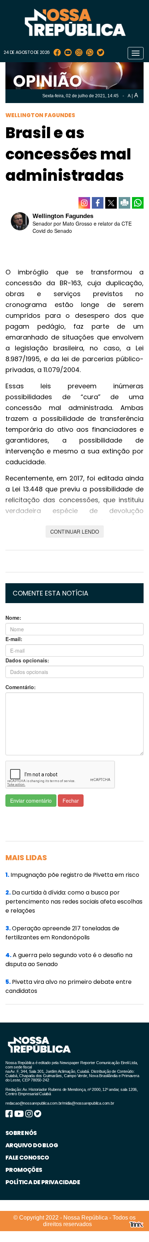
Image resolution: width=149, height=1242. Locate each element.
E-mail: (13, 639)
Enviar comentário (31, 800)
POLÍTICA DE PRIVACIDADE (42, 1182)
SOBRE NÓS (21, 1133)
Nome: (13, 617)
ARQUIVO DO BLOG (31, 1145)
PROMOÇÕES (23, 1170)
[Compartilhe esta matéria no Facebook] (97, 203)
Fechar (71, 800)
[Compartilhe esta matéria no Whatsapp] (138, 203)
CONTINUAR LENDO (74, 531)
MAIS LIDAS (26, 858)
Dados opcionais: (27, 660)
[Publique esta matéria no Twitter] (111, 203)
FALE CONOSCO (27, 1157)
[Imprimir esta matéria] (124, 203)
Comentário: (20, 687)
